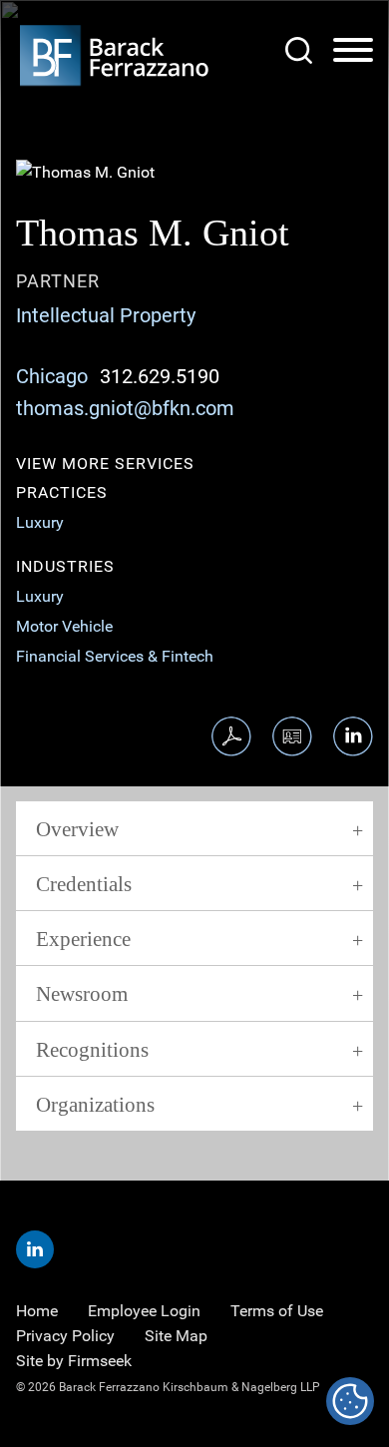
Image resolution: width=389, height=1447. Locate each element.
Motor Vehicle (64, 626)
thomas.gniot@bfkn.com (125, 408)
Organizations (95, 1105)
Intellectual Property (105, 315)
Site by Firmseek (74, 1360)
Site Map (176, 1335)
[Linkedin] (35, 1249)
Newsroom (82, 994)
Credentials (84, 884)
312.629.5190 (159, 376)
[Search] (298, 50)
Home (37, 1310)
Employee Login (144, 1310)
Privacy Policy (65, 1335)
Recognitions (92, 1050)
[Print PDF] (231, 736)
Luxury (40, 522)
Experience (83, 939)
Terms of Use (276, 1310)
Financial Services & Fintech (114, 656)
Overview (77, 829)
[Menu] (353, 51)
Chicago (52, 376)
